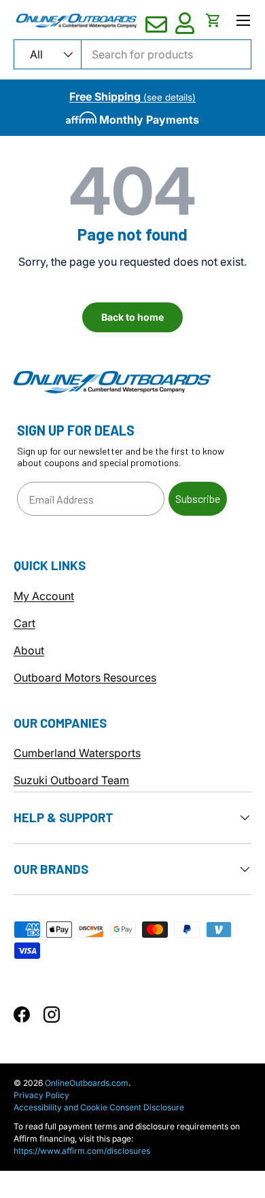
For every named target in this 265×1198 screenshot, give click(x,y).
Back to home (132, 317)
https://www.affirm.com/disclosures (82, 1151)
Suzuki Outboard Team (71, 780)
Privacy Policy (41, 1095)
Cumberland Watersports (77, 753)
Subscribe (197, 498)
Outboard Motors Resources (85, 677)
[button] (213, 20)
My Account (44, 596)
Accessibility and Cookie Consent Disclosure (99, 1107)
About (29, 650)
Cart (24, 623)
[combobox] (132, 54)
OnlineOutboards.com (86, 1083)
